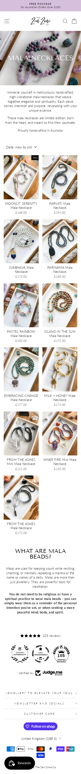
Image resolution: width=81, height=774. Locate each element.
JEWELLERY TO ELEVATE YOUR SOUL (39, 693)
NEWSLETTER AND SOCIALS (39, 703)
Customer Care (39, 713)
